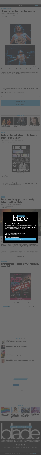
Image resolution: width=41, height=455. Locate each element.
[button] (20, 235)
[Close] (37, 213)
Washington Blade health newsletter (12, 237)
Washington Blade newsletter (11, 234)
